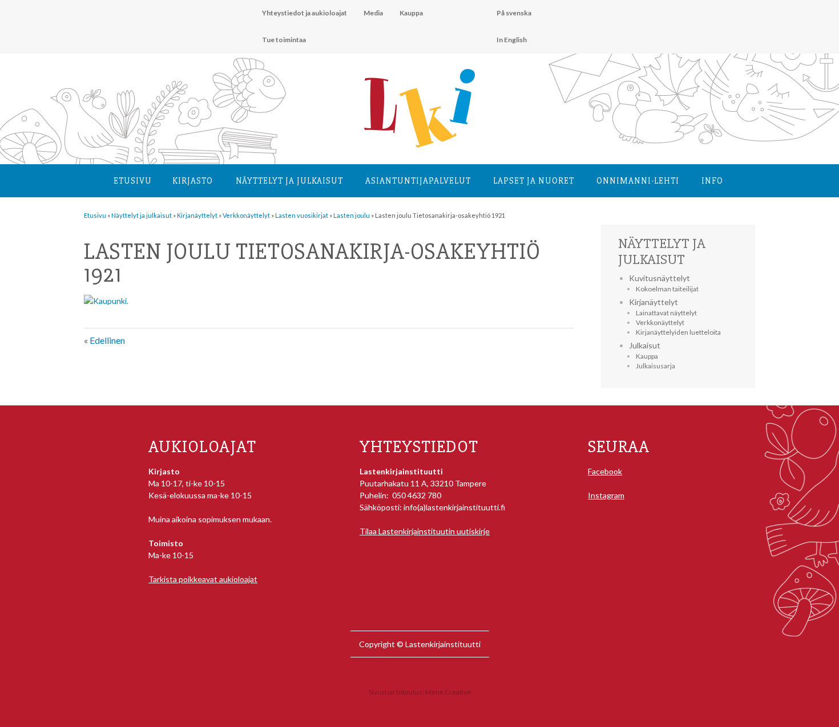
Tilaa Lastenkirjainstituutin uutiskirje (425, 531)
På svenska (514, 13)
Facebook (605, 471)
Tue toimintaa (284, 39)
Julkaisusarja (655, 366)
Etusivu (133, 181)
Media (373, 13)
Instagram (606, 495)
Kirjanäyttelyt (653, 302)
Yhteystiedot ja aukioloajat (304, 13)
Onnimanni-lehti (637, 181)
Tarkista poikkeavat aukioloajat (202, 579)
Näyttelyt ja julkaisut (289, 181)
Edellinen (107, 340)
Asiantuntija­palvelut (418, 181)
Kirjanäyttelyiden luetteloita (678, 332)
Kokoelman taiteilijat (667, 289)
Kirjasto (192, 181)
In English (512, 39)
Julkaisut (644, 345)
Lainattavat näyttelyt (666, 312)
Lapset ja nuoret (533, 181)
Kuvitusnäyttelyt (659, 278)
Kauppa (411, 13)
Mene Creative (448, 692)
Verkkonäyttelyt (660, 322)
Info (712, 181)
